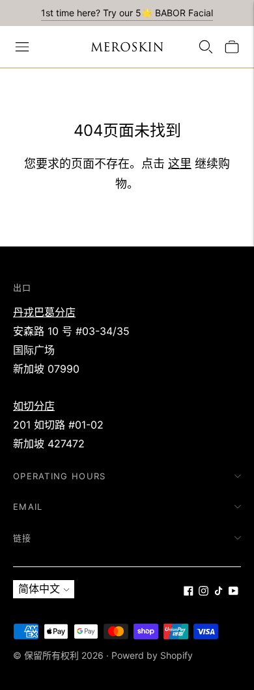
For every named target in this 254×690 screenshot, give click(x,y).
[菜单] (22, 47)
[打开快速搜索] (206, 47)
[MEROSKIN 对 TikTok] (218, 591)
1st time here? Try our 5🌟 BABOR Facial (127, 12)
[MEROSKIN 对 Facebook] (188, 591)
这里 (179, 163)
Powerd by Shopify (152, 655)
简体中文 (39, 588)
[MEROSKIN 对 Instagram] (203, 591)
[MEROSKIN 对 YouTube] (233, 591)
